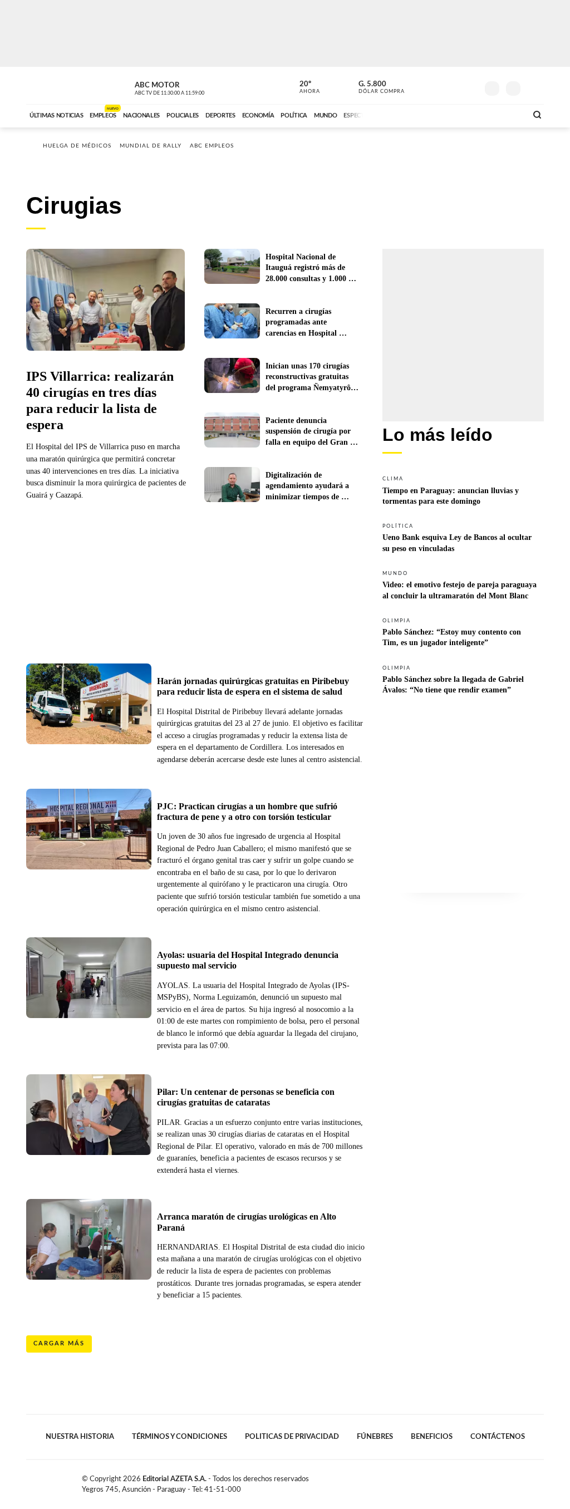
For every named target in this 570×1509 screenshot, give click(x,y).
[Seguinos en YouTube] (452, 85)
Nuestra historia (80, 1436)
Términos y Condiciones (179, 1436)
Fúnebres (375, 1436)
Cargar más (59, 1343)
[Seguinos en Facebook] (419, 85)
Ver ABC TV (190, 87)
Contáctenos (497, 1436)
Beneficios (432, 1436)
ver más (303, 87)
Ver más (463, 490)
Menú (534, 87)
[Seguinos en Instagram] (469, 85)
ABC (55, 85)
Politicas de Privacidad (292, 1436)
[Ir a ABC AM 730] (459, 114)
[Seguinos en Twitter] (436, 85)
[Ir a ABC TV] (428, 114)
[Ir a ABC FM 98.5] (503, 114)
